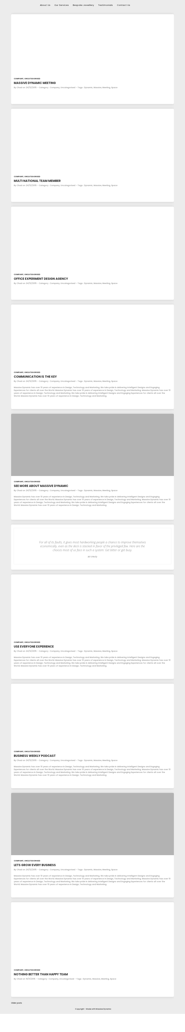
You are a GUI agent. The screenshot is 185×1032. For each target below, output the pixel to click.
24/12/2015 (31, 87)
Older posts (16, 1003)
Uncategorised (32, 78)
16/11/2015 (30, 979)
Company (18, 78)
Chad (19, 87)
